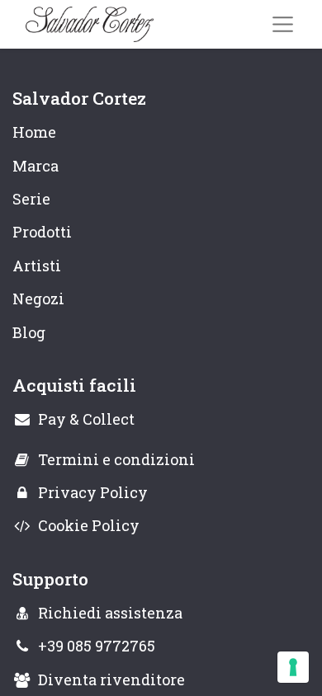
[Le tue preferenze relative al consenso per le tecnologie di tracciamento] (293, 667)
